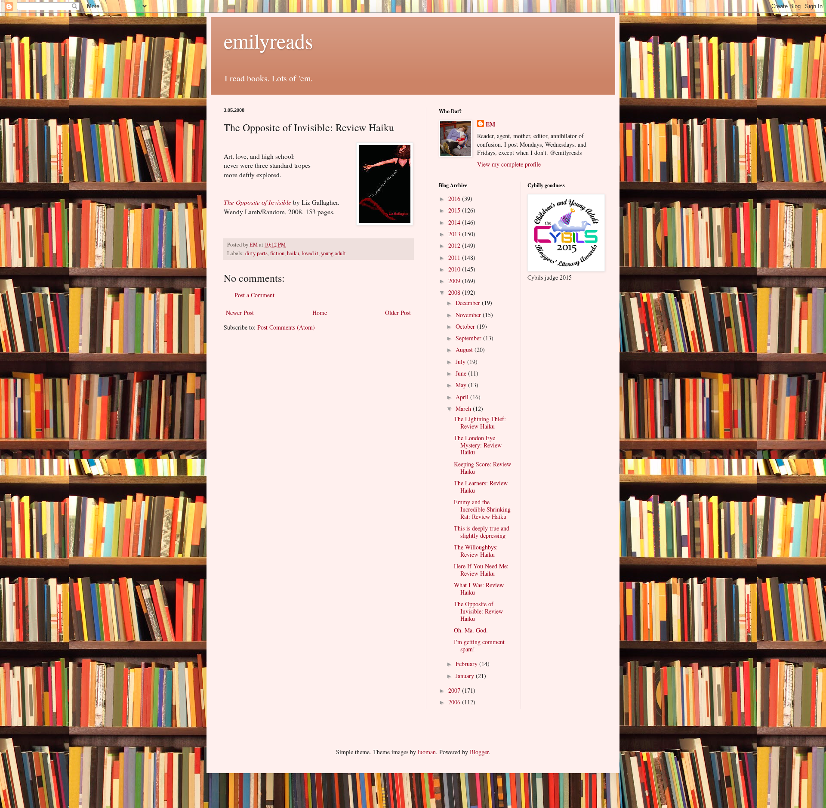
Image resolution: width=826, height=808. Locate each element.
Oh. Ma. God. (471, 630)
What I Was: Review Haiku (479, 588)
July (461, 362)
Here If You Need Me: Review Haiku (481, 569)
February (467, 664)
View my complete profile (509, 164)
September (469, 338)
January (466, 676)
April (463, 397)
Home (319, 312)
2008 (455, 292)
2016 (455, 198)
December (469, 303)
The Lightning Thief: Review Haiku (480, 422)
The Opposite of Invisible (257, 202)
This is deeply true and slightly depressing (481, 532)
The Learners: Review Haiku (481, 486)
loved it (310, 253)
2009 (455, 281)
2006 (455, 702)
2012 (455, 245)
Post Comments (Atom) (286, 327)
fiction (277, 253)
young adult (333, 253)
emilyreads (268, 40)
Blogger (479, 752)
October (466, 326)
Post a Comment (254, 295)
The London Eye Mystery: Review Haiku (478, 445)
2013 (455, 234)
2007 (455, 690)
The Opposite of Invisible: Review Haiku (478, 611)
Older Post (398, 312)
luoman (427, 752)
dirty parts (256, 253)
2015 (455, 210)
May (462, 385)
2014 (455, 222)
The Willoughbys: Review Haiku (476, 550)
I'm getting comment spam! (479, 645)
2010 (455, 269)
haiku (293, 253)
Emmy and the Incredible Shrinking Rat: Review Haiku (482, 509)
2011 (455, 257)
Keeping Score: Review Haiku (482, 467)
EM (490, 124)
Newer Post (240, 312)
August (465, 349)
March (464, 408)
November (469, 315)
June (462, 373)
